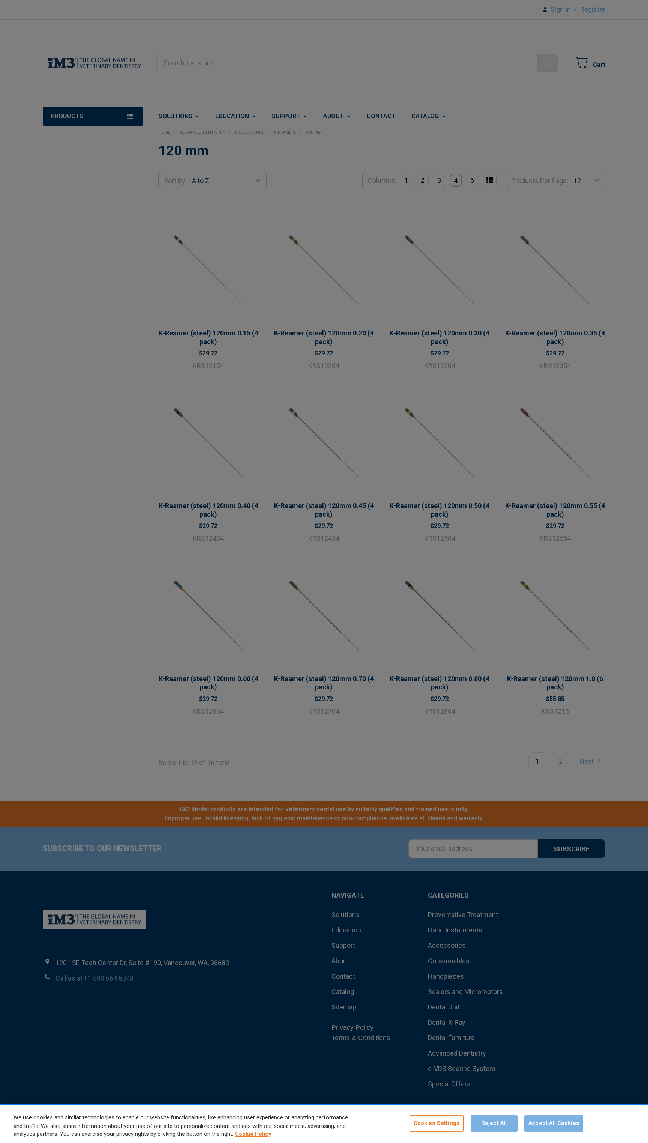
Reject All (494, 1123)
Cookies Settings (436, 1123)
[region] (324, 1124)
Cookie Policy (253, 1134)
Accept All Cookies (553, 1123)
